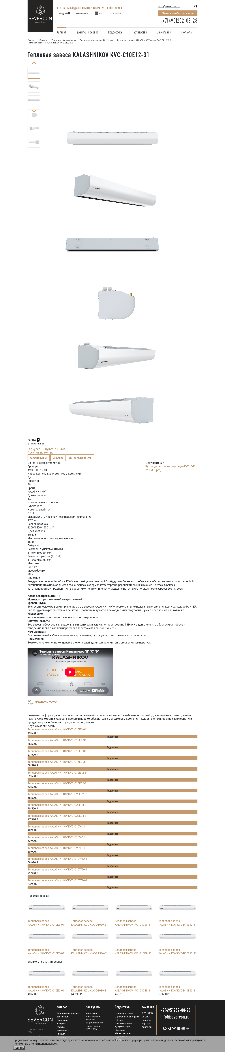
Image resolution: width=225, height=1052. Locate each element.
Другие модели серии (80, 457)
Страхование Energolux (127, 1016)
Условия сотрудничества (94, 1021)
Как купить (93, 1007)
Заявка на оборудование (178, 13)
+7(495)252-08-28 (179, 20)
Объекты (146, 1016)
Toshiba (61, 1027)
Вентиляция (63, 1016)
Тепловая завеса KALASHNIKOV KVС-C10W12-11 (58, 858)
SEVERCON (147, 1013)
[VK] (174, 1027)
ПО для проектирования (123, 1022)
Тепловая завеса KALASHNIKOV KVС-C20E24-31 (58, 815)
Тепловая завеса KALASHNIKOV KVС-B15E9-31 (133, 951)
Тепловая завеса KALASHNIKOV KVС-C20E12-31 (58, 794)
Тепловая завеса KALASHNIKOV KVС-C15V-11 (56, 837)
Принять (19, 1047)
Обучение (120, 1030)
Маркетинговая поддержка (123, 1035)
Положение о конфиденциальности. (36, 1045)
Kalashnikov (63, 1030)
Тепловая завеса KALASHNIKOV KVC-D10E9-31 (89, 922)
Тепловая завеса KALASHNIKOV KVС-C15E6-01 (57, 751)
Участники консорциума (93, 1015)
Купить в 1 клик (55, 449)
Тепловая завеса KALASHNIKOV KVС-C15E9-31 (57, 761)
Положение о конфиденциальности (39, 1036)
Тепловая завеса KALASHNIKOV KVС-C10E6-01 (57, 729)
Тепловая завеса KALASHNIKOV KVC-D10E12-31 (177, 922)
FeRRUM (61, 1033)
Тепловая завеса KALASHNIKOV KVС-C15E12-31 (58, 772)
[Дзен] (187, 1027)
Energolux (61, 1023)
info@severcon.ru (169, 6)
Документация (122, 1026)
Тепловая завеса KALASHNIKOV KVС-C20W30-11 (58, 880)
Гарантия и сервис (87, 32)
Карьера (146, 1023)
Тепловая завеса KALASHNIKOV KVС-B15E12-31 (177, 951)
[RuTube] (183, 1027)
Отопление (62, 1020)
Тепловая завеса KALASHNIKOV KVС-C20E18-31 (58, 804)
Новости (146, 1020)
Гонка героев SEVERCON (93, 1027)
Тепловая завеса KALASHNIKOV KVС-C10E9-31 (57, 740)
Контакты (186, 32)
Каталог (61, 32)
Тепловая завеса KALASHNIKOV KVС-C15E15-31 (58, 783)
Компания (148, 1007)
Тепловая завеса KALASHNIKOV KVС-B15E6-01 (89, 951)
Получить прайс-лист (41, 452)
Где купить (34, 449)
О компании (164, 32)
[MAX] (165, 1027)
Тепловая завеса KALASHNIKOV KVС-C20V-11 (56, 848)
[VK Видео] (178, 1027)
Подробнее (112, 736)
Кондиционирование (68, 1013)
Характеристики (38, 457)
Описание (58, 457)
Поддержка (115, 32)
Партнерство (139, 32)
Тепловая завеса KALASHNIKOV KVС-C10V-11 (56, 826)
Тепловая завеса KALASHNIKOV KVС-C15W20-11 (58, 869)
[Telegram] (169, 1027)
